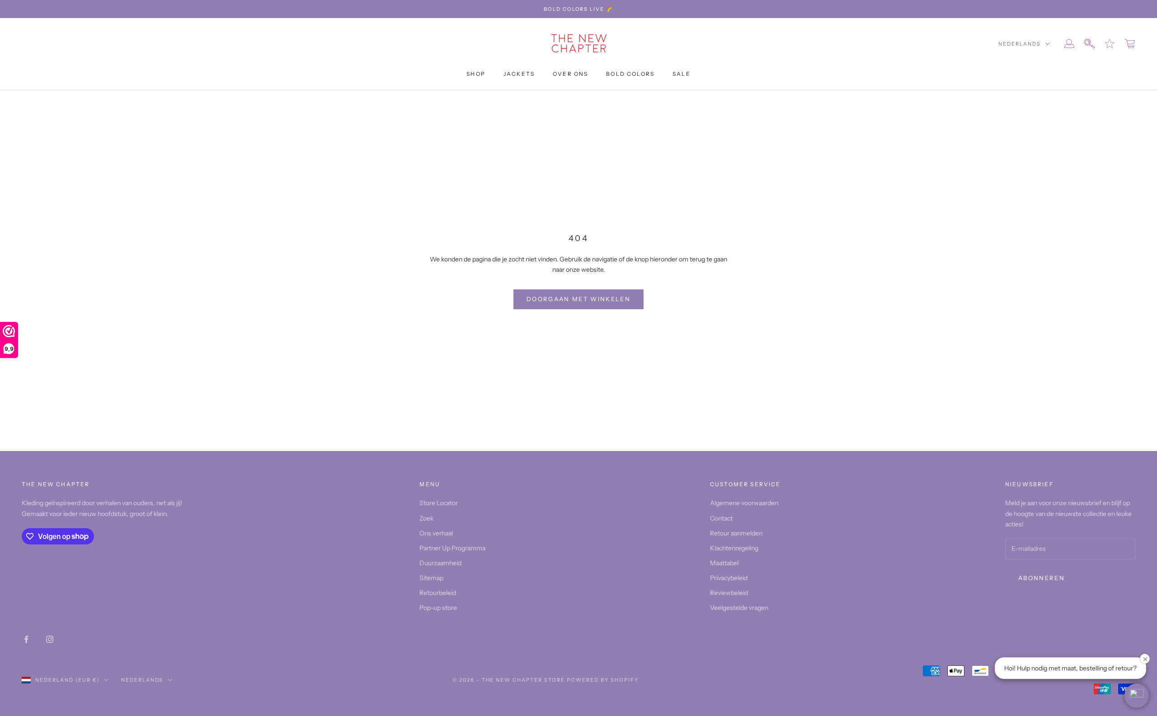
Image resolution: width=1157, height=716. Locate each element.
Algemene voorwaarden (744, 503)
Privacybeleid (729, 578)
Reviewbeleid (729, 593)
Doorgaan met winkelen (578, 298)
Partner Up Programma (452, 548)
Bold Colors (630, 73)
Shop (475, 73)
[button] (1137, 696)
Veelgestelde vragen (739, 608)
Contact (721, 518)
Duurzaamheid (440, 563)
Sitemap (431, 578)
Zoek (426, 518)
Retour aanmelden (736, 533)
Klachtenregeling (734, 548)
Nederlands (1019, 44)
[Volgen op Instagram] (49, 639)
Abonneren (1041, 577)
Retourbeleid (437, 593)
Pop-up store (438, 608)
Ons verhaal (436, 533)
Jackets (519, 73)
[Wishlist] (1109, 43)
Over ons (570, 73)
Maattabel (724, 563)
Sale (682, 73)
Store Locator (438, 503)
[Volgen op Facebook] (26, 639)
